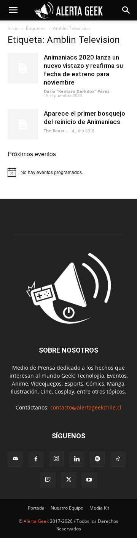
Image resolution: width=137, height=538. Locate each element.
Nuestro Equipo (67, 508)
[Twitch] (48, 480)
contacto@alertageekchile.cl (85, 407)
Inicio (13, 28)
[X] (68, 480)
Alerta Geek (36, 521)
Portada (36, 508)
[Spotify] (97, 459)
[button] (13, 10)
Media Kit (99, 508)
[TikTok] (118, 459)
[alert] (68, 172)
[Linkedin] (76, 459)
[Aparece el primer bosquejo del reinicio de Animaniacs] (23, 124)
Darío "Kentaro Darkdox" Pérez (76, 91)
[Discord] (15, 459)
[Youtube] (89, 480)
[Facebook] (35, 459)
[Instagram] (56, 458)
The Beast (54, 130)
